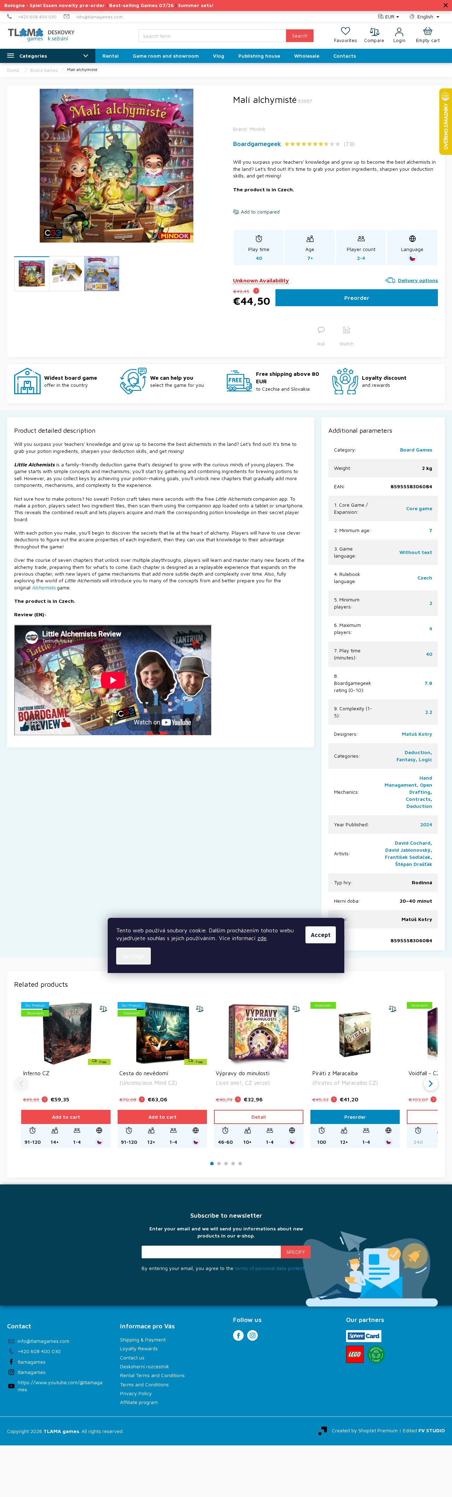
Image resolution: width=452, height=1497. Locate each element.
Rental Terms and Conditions (152, 1375)
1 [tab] (212, 1163)
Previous (21, 1084)
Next (431, 1084)
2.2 (428, 712)
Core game (419, 508)
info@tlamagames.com (43, 1341)
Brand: (249, 129)
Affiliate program (139, 1402)
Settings (133, 956)
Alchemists (43, 587)
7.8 (428, 683)
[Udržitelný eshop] (376, 1354)
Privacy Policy (136, 1393)
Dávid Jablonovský (407, 850)
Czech (424, 578)
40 (429, 654)
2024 (426, 824)
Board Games (416, 450)
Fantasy (406, 759)
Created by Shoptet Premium (365, 1430)
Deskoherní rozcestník (144, 1366)
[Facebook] (238, 1335)
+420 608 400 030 (39, 1351)
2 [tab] (219, 1163)
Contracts (418, 799)
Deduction (417, 752)
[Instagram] (252, 1335)
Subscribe (296, 1252)
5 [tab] (240, 1163)
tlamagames (32, 1362)
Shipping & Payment (143, 1339)
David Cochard (412, 843)
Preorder (356, 298)
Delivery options (418, 280)
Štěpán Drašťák (413, 864)
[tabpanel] (66, 1074)
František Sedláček (407, 857)
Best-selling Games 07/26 (141, 5)
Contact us (132, 1358)
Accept (321, 935)
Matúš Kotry (417, 734)
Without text (415, 552)
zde (262, 938)
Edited (424, 1430)
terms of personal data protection (273, 1268)
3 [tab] (226, 1163)
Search (300, 36)
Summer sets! (196, 5)
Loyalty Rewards (139, 1348)
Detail (258, 1117)
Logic (425, 759)
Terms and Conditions (144, 1384)
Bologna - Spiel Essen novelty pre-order (54, 5)
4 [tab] (233, 1163)
